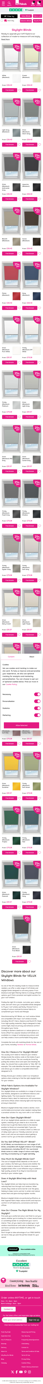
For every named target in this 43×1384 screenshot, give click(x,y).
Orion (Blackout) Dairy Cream (6, 622)
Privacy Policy (26, 1359)
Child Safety (25, 1343)
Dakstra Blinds (26, 21)
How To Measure (6, 1340)
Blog (2, 1359)
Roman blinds (31, 1045)
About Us (4, 1351)
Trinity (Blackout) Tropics (5, 840)
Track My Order (6, 1332)
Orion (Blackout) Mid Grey (7, 458)
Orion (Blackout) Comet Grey (26, 458)
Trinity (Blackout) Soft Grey (26, 567)
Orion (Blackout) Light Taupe (26, 622)
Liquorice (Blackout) (26, 185)
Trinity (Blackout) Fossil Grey (6, 513)
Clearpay (4, 1363)
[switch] (37, 701)
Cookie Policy (11, 684)
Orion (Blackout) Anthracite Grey (5, 187)
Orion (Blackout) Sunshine (5, 785)
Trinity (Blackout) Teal (26, 840)
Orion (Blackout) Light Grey (26, 404)
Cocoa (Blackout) (26, 240)
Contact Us (8, 1309)
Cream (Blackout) (26, 76)
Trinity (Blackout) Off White (27, 349)
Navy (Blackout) (26, 294)
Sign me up (34, 1320)
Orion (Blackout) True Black (16, 948)
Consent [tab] (11, 657)
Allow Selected (21, 725)
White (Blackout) (5, 76)
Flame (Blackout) (5, 294)
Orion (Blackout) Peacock (5, 894)
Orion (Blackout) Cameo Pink (26, 731)
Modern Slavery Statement (30, 1367)
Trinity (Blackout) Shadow (26, 513)
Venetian (20, 1045)
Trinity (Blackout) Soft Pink (5, 731)
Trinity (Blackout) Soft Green (26, 785)
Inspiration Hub (6, 1336)
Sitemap (3, 1343)
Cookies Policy (26, 1363)
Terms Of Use (26, 1355)
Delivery (3, 1347)
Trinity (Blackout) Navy (26, 894)
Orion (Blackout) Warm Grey (26, 132)
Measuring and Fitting (28, 1332)
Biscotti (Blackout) (5, 240)
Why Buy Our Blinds (7, 1355)
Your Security (26, 1336)
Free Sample (10, 90)
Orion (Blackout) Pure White (6, 349)
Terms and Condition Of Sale (30, 1351)
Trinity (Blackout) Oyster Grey (6, 567)
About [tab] (31, 657)
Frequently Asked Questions (30, 1340)
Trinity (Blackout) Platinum (5, 404)
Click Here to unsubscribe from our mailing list (21, 1325)
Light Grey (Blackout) (5, 131)
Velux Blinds (26, 16)
